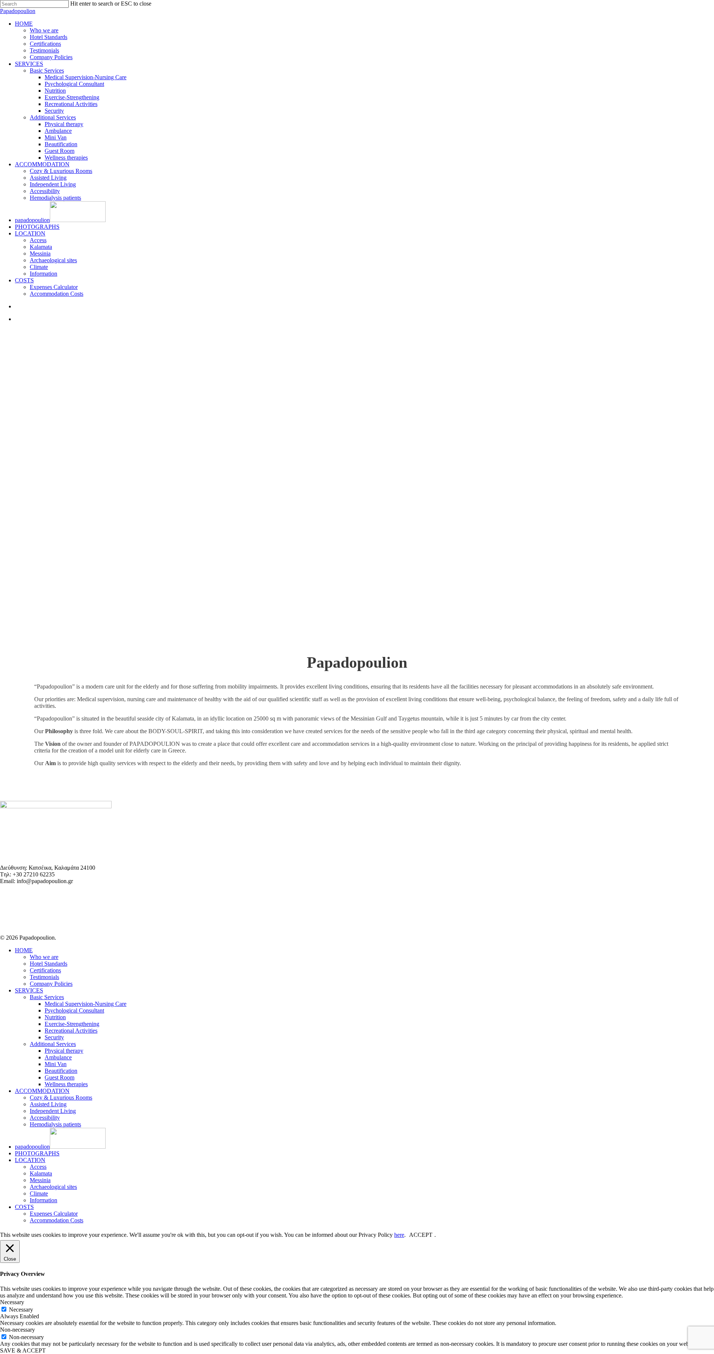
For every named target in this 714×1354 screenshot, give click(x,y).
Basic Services (47, 997)
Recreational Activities (71, 1030)
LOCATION (30, 1160)
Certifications (45, 970)
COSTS (24, 1207)
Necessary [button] (12, 1302)
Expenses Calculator (54, 1213)
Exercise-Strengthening (72, 1024)
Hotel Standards (48, 963)
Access (38, 1167)
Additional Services (53, 1044)
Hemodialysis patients (55, 1124)
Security (54, 1037)
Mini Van (56, 1064)
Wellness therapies (66, 1084)
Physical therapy (64, 1050)
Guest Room (59, 1077)
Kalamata (41, 1173)
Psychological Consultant (74, 1010)
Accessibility (45, 1117)
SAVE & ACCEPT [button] (23, 1350)
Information (43, 1200)
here (399, 1235)
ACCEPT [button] (420, 1235)
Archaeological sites (53, 1187)
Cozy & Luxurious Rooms (61, 1097)
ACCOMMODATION (42, 1091)
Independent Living (53, 1111)
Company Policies (51, 984)
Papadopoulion (17, 11)
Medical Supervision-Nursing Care (85, 1004)
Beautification (61, 1071)
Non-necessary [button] (17, 1329)
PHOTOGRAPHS (37, 1153)
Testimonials (44, 977)
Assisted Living (48, 1104)
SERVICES (29, 990)
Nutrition (55, 1017)
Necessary (21, 1309)
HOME (24, 950)
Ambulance (58, 1057)
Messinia (40, 1180)
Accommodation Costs (56, 1220)
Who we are (44, 957)
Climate (39, 1193)
